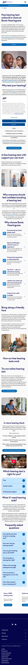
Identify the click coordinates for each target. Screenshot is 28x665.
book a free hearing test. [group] (8, 141)
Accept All (14, 120)
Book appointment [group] (13, 5)
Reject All (13, 124)
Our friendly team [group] (10, 215)
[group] (14, 44)
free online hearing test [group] (7, 37)
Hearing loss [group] (15, 91)
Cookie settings (14, 117)
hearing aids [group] (6, 506)
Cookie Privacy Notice (19, 113)
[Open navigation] (25, 2)
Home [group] (5, 8)
